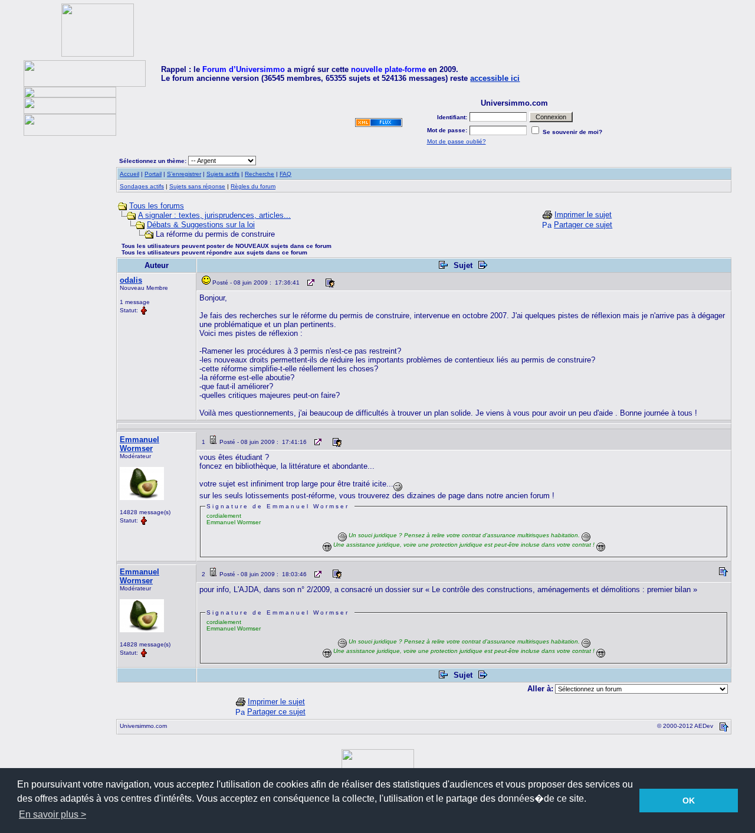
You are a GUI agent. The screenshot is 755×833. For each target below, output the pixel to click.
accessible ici (495, 78)
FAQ (285, 174)
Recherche (259, 174)
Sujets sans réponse (197, 186)
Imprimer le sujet (583, 214)
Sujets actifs (222, 174)
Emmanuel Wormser (139, 444)
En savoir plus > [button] (52, 814)
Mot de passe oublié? (456, 141)
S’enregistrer (184, 174)
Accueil (129, 174)
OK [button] (688, 800)
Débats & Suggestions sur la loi (201, 224)
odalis (131, 280)
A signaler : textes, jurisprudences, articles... (214, 215)
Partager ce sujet (583, 224)
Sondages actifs (142, 186)
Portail (153, 174)
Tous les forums (156, 205)
